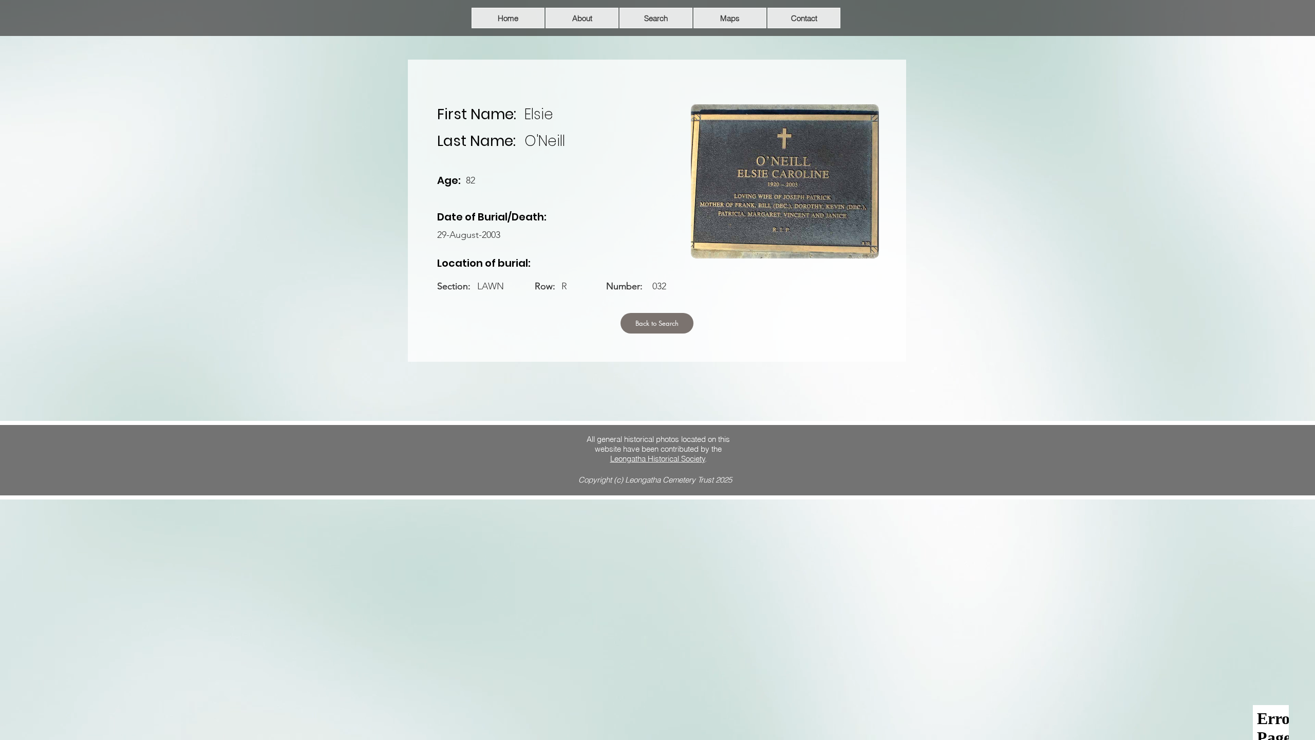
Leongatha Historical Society (657, 459)
